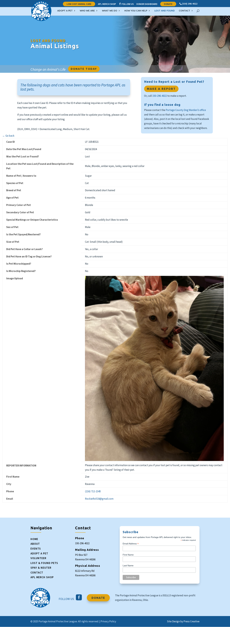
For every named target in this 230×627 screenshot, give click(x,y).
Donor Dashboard (146, 4)
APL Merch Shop (107, 4)
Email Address (131, 543)
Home (34, 539)
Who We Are (87, 11)
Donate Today (84, 68)
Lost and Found (164, 11)
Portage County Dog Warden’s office (186, 110)
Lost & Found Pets (44, 563)
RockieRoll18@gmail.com (99, 498)
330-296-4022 (159, 95)
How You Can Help (135, 11)
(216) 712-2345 (93, 491)
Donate (168, 4)
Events (36, 548)
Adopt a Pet (65, 11)
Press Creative (191, 621)
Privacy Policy (108, 621)
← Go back (8, 135)
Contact (184, 11)
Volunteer (38, 558)
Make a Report (161, 88)
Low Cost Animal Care (79, 4)
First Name (128, 554)
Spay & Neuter (41, 567)
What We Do (109, 11)
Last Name (128, 565)
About (35, 543)
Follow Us (126, 4)
